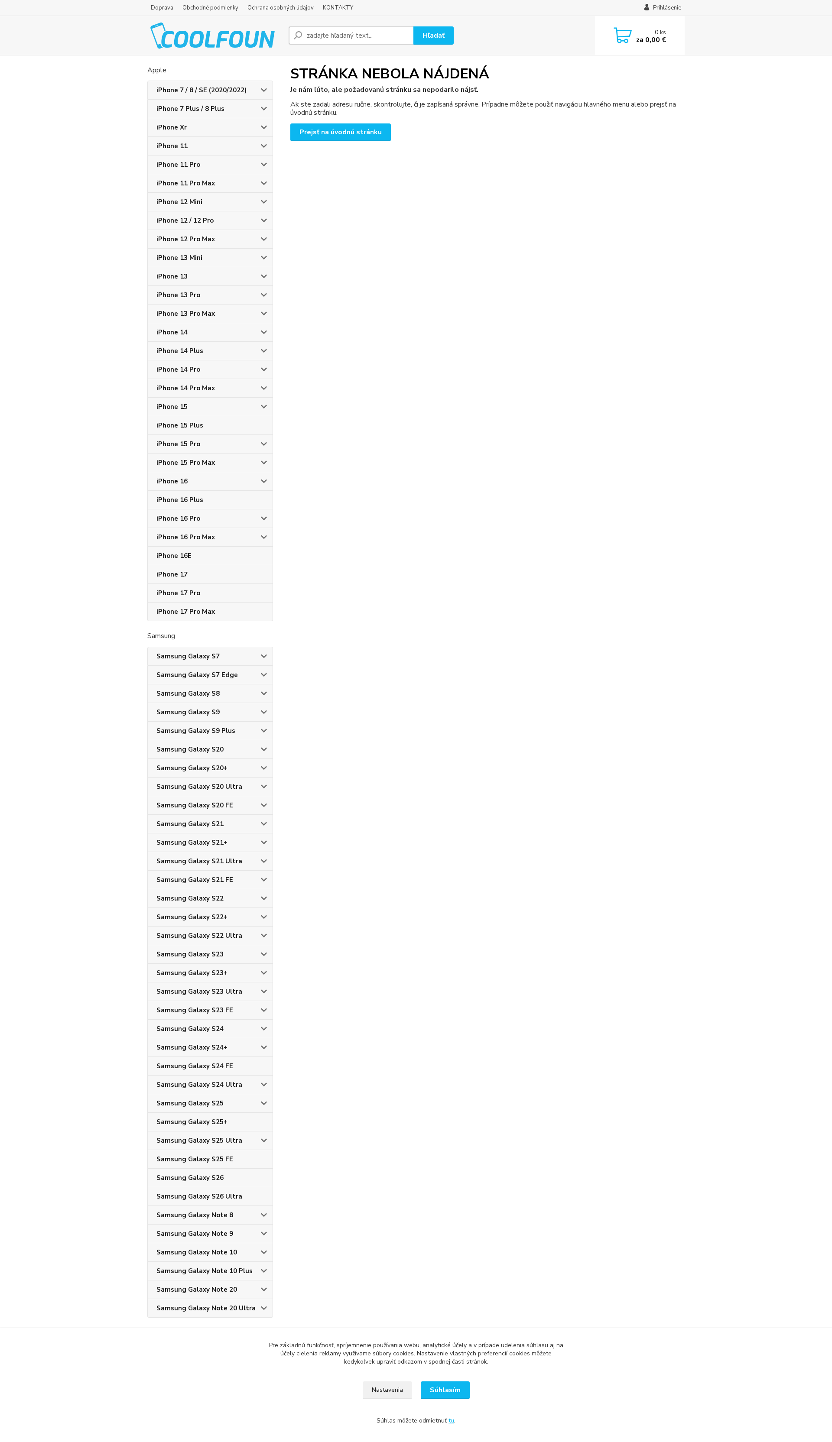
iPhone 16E (174, 555)
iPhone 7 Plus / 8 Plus (190, 108)
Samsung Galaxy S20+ (192, 768)
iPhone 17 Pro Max (185, 611)
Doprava (162, 8)
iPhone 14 (172, 332)
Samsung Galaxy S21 (190, 824)
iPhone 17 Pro (178, 593)
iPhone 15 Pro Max (185, 462)
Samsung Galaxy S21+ (192, 842)
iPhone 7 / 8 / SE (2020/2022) (201, 90)
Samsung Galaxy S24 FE (194, 1066)
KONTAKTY (338, 8)
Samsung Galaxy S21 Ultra (199, 861)
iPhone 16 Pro (178, 518)
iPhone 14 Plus (179, 351)
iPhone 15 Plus (179, 425)
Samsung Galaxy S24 (190, 1028)
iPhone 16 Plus (179, 500)
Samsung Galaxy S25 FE (194, 1159)
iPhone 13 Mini (179, 257)
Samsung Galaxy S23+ (192, 973)
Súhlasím (445, 1390)
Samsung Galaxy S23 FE (194, 1010)
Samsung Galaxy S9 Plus (195, 730)
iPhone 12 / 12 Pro (185, 220)
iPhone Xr (171, 127)
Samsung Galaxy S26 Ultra (199, 1196)
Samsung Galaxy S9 (188, 712)
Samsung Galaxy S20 (190, 749)
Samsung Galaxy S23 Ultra (199, 991)
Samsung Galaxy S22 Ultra (199, 935)
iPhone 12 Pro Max (185, 239)
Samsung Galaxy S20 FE (194, 805)
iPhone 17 (172, 574)
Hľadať (433, 35)
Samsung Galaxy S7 (188, 656)
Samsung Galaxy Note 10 (196, 1252)
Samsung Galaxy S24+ (192, 1047)
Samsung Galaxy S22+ (192, 917)
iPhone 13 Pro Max (185, 313)
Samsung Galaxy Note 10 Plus (204, 1271)
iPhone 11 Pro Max (185, 183)
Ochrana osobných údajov (280, 8)
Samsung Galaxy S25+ (192, 1122)
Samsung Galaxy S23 (190, 954)
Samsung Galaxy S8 (188, 693)
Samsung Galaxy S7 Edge (197, 675)
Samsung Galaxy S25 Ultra (199, 1140)
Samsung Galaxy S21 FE (194, 879)
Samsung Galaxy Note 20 (196, 1289)
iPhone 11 (172, 146)
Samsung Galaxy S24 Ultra (199, 1084)
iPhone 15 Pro (178, 444)
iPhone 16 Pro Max (185, 537)
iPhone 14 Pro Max (185, 388)
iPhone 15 (172, 406)
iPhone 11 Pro (178, 164)
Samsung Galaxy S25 (190, 1103)
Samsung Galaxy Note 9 (194, 1233)
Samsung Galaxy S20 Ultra (199, 786)
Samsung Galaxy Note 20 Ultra (206, 1308)
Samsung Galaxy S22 (190, 898)
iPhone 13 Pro (178, 295)
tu (451, 1420)
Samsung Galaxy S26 (190, 1177)
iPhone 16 (172, 481)
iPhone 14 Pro (178, 369)
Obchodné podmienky (210, 8)
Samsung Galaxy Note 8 (194, 1215)
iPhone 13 (172, 276)
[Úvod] (214, 35)
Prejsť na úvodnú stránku (340, 132)
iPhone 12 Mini (179, 202)
